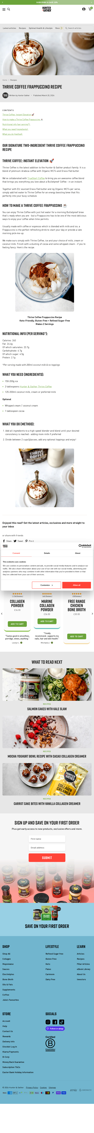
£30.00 (77, 614)
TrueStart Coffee (36, 178)
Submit (47, 857)
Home (4, 80)
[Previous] (2, 614)
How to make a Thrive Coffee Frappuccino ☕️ (22, 119)
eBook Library (83, 969)
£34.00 (17, 610)
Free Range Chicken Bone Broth (77, 605)
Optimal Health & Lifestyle (41, 28)
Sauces (5, 969)
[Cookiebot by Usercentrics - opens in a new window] (80, 546)
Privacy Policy (32, 1087)
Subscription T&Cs (11, 1067)
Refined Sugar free (54, 953)
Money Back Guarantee (13, 1062)
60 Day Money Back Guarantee (47, 2)
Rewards (6, 1036)
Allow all (76, 585)
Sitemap (52, 1087)
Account (6, 1021)
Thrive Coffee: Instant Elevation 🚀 (18, 114)
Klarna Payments (10, 1051)
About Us (81, 974)
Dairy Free (50, 979)
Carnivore (50, 974)
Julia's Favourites (10, 1000)
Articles (80, 953)
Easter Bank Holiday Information (17, 1072)
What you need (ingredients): (15, 129)
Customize (45, 585)
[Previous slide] (2, 2)
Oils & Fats (7, 984)
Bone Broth (7, 979)
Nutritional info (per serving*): (16, 124)
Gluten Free (51, 959)
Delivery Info (8, 1041)
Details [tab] (47, 553)
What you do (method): (12, 134)
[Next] (92, 614)
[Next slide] (91, 2)
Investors (81, 979)
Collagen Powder (17, 603)
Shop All (6, 953)
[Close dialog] (22, 1127)
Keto (48, 964)
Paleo (48, 969)
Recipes (22, 28)
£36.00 (47, 614)
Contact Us (7, 1031)
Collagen (6, 959)
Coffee (5, 994)
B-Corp (5, 1057)
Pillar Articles (83, 964)
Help (4, 1026)
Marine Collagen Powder (47, 605)
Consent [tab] (16, 553)
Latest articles (9, 28)
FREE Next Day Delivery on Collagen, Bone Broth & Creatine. (47, 1126)
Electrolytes (8, 974)
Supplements (8, 989)
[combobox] (78, 28)
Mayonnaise (8, 964)
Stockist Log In (9, 1046)
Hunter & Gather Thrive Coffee (36, 386)
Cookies (43, 1087)
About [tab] (77, 553)
